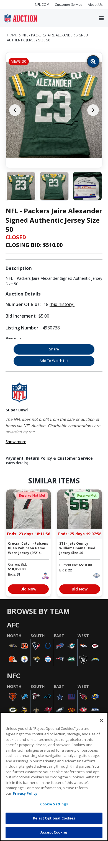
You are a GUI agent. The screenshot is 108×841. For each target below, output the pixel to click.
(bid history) (62, 304)
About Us (95, 4)
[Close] (101, 720)
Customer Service (68, 4)
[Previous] (15, 110)
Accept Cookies (54, 832)
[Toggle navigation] (101, 18)
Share (54, 349)
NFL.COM (42, 4)
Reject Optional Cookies (54, 818)
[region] (54, 777)
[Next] (93, 110)
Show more (13, 338)
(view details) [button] (17, 463)
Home (12, 35)
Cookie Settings (54, 804)
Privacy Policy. (25, 793)
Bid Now (28, 589)
